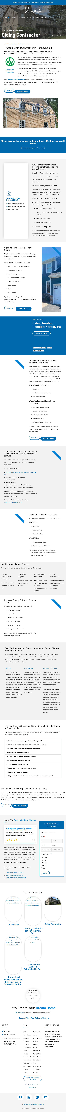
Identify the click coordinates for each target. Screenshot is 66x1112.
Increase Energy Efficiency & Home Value (20, 601)
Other (43, 868)
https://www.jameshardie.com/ (13, 502)
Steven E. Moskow (50, 668)
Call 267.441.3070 (20, 1012)
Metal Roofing (27, 1060)
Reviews (35, 1041)
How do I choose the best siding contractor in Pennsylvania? (25, 741)
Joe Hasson (28, 668)
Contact (54, 17)
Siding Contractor (53, 924)
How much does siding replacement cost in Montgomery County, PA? (27, 744)
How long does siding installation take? (19, 752)
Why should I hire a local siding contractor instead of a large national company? (30, 776)
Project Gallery (38, 17)
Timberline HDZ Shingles (39, 350)
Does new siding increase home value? (19, 760)
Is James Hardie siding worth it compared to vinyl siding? (24, 748)
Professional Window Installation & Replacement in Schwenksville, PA (13, 980)
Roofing (13, 17)
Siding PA (50, 347)
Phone (54, 845)
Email (43, 845)
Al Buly (8, 668)
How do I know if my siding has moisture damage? (22, 768)
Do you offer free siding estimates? (18, 772)
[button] (33, 741)
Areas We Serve (37, 1038)
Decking (29, 17)
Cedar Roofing (27, 1063)
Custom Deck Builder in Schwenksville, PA (32, 966)
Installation (26, 1041)
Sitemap (42, 1104)
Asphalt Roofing (27, 1057)
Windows (22, 17)
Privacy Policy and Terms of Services (31, 1104)
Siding (5, 17)
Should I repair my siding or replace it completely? (22, 756)
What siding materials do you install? (18, 764)
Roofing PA (43, 347)
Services (15, 924)
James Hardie (37, 347)
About (46, 17)
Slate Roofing (27, 1066)
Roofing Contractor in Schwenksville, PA (34, 930)
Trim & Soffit (26, 1044)
